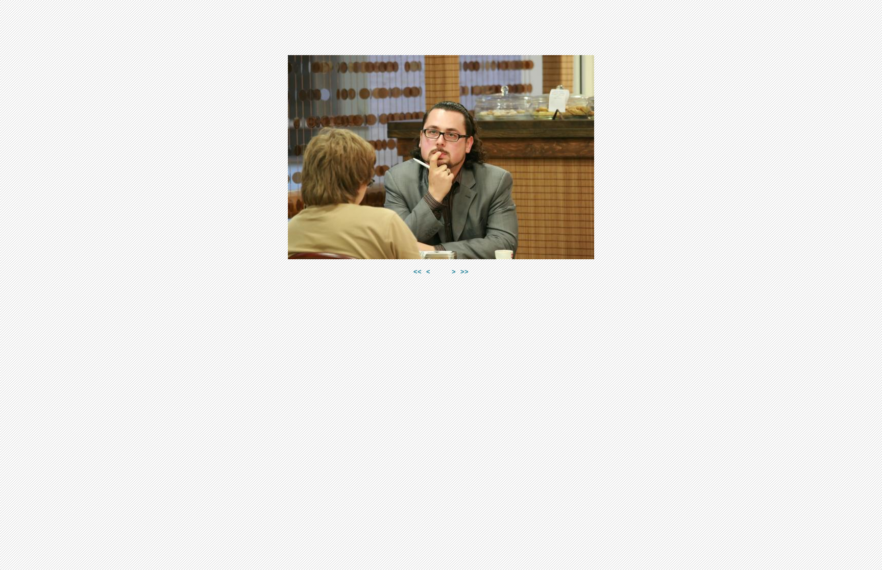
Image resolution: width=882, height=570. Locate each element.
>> (464, 272)
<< (417, 272)
